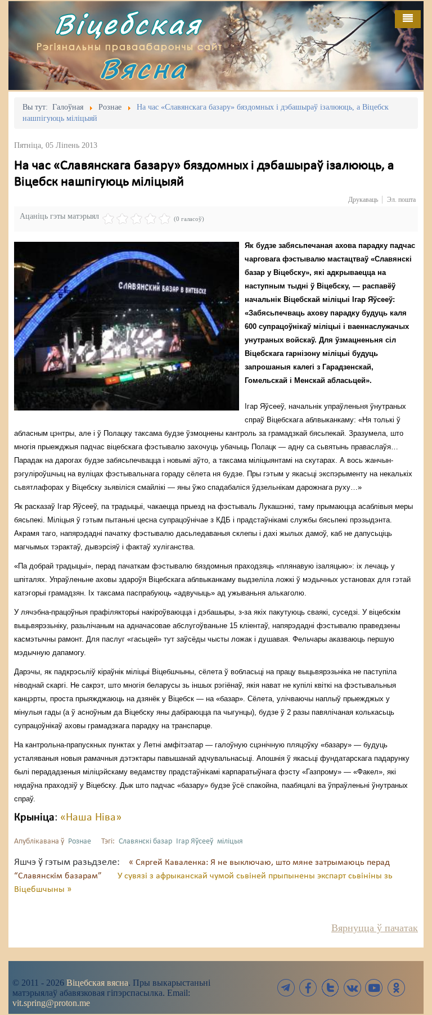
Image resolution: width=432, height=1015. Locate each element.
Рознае (79, 841)
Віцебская (127, 24)
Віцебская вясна (97, 982)
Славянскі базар (145, 841)
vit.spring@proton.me (51, 1003)
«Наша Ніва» (91, 817)
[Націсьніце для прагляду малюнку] (126, 326)
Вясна (142, 68)
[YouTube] (374, 988)
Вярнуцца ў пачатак (374, 927)
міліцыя (230, 841)
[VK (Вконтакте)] (352, 988)
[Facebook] (308, 988)
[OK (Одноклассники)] (396, 988)
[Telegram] (286, 988)
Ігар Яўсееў (194, 841)
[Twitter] (330, 988)
